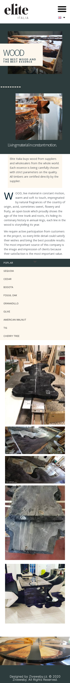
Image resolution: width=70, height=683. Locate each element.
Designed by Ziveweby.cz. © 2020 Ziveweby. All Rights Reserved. (35, 677)
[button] (62, 9)
